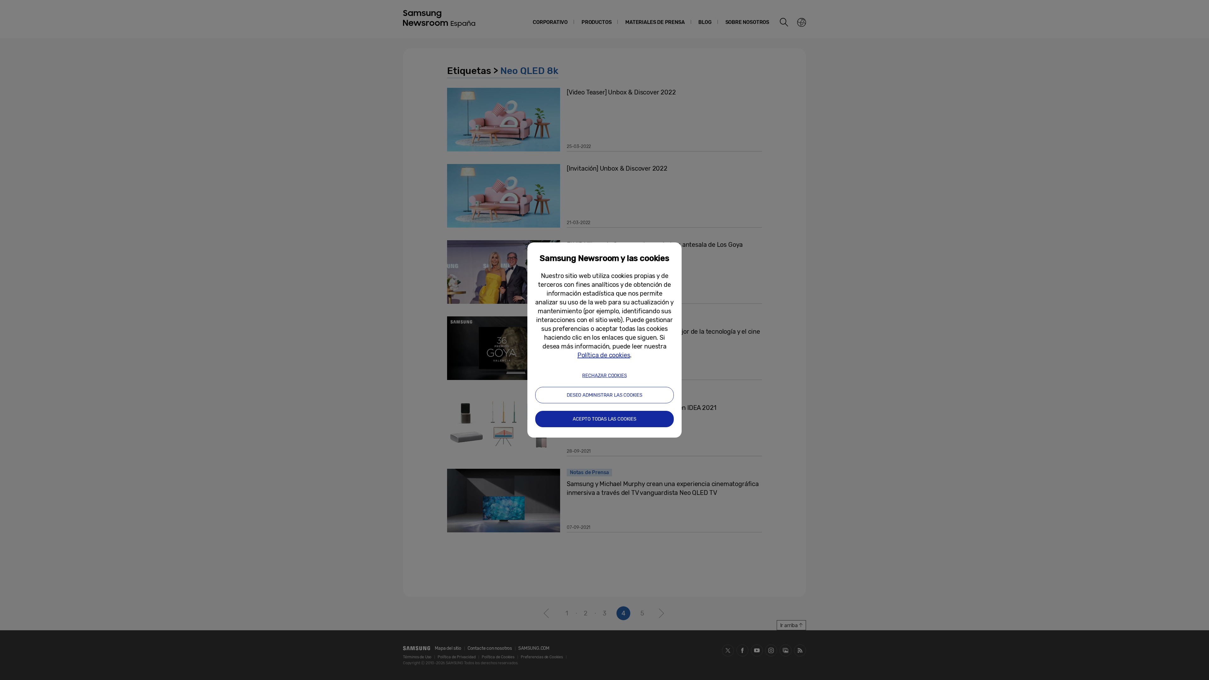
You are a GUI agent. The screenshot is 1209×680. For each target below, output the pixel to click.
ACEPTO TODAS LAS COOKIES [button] (604, 419)
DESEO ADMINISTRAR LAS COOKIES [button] (604, 395)
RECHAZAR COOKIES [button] (604, 375)
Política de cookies (603, 355)
